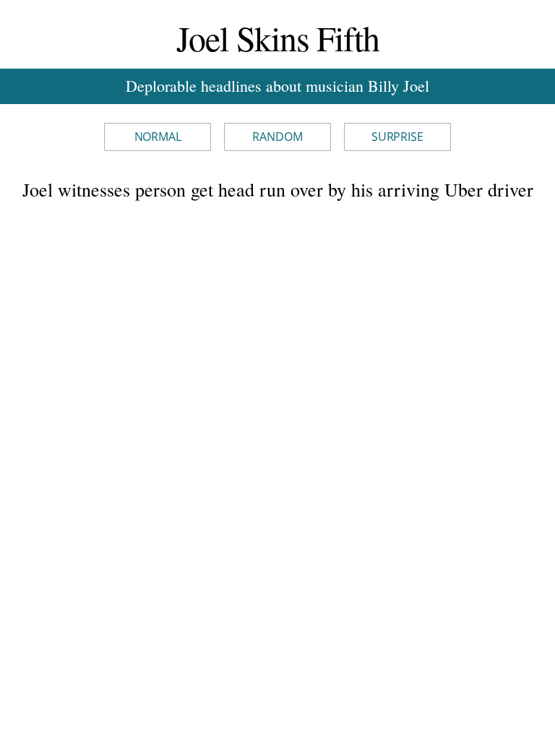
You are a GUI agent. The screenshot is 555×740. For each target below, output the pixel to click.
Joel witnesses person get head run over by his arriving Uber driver (277, 189)
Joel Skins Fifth (277, 37)
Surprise (397, 137)
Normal (157, 137)
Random (277, 137)
